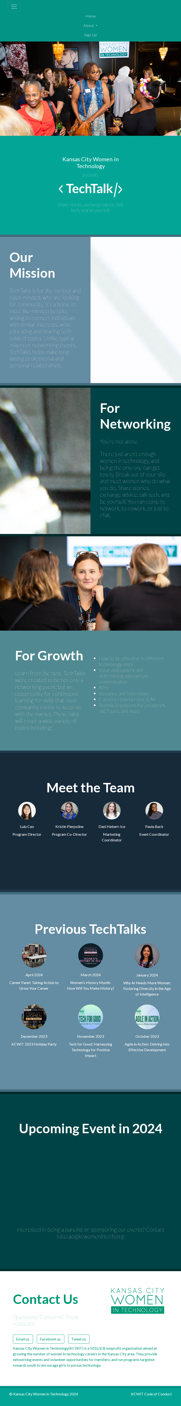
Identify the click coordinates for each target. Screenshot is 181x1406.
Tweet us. (78, 1339)
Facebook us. (50, 1339)
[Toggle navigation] (14, 6)
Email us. (23, 1339)
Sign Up (90, 35)
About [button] (89, 25)
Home (91, 16)
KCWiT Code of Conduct (151, 1394)
